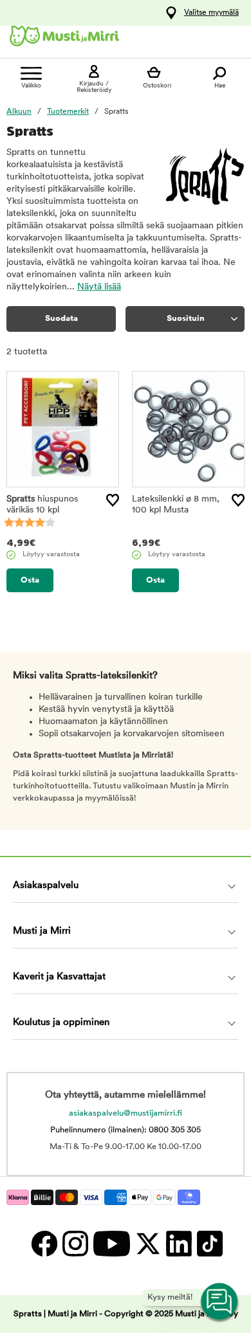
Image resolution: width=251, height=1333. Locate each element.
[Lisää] (112, 500)
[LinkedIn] (178, 1243)
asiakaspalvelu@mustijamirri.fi (125, 1113)
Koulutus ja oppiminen (61, 1023)
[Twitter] (147, 1243)
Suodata (61, 318)
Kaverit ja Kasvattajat (59, 977)
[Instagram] (74, 1243)
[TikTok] (208, 1243)
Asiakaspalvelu (46, 886)
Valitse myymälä (211, 13)
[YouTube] (111, 1243)
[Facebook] (43, 1243)
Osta (30, 580)
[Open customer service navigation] (220, 1302)
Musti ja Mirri (42, 931)
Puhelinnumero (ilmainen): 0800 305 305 (125, 1130)
